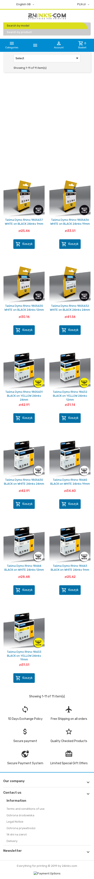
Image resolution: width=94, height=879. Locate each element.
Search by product (19, 32)
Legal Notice (15, 821)
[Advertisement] (47, 125)
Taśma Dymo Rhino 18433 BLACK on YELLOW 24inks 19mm (24, 655)
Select (48, 58)
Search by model (18, 25)
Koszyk (24, 244)
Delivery (12, 841)
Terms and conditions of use (26, 808)
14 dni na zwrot (17, 834)
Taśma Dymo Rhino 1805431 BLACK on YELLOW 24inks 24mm (24, 395)
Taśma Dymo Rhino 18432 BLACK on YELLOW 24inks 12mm (70, 395)
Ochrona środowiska (20, 815)
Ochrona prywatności (21, 828)
